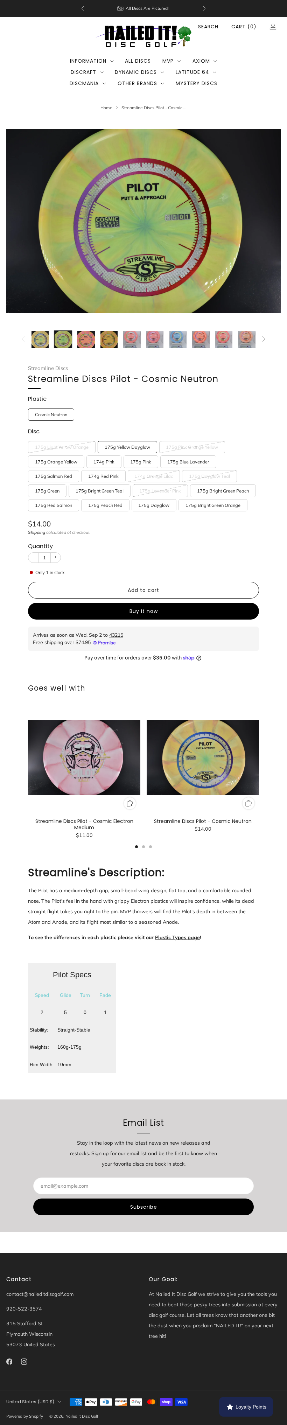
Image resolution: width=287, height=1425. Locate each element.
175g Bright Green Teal (100, 491)
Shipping (36, 532)
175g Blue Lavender (188, 461)
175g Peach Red (105, 505)
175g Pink (140, 461)
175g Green (47, 491)
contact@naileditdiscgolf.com (40, 1294)
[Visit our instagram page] (24, 1361)
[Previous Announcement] (82, 8)
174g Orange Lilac (153, 476)
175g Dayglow (153, 505)
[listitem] (143, 8)
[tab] (136, 846)
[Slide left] (23, 339)
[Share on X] (137, 672)
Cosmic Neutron (51, 414)
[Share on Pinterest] (149, 672)
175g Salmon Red (53, 476)
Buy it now (144, 611)
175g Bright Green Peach (223, 491)
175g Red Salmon (53, 505)
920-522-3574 (24, 1309)
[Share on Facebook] (124, 672)
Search (208, 26)
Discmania (84, 83)
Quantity (40, 546)
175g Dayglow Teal (209, 476)
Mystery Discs (196, 83)
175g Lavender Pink (160, 491)
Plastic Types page (177, 937)
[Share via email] (162, 672)
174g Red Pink (103, 476)
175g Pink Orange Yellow (192, 447)
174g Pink (103, 461)
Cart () (244, 26)
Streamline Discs (48, 368)
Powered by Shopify (24, 1416)
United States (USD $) (30, 1402)
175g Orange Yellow (56, 461)
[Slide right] (264, 339)
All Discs (138, 60)
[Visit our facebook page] (9, 1361)
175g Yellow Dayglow (127, 447)
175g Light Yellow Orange (62, 447)
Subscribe (143, 1206)
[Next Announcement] (204, 8)
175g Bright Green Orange (213, 505)
